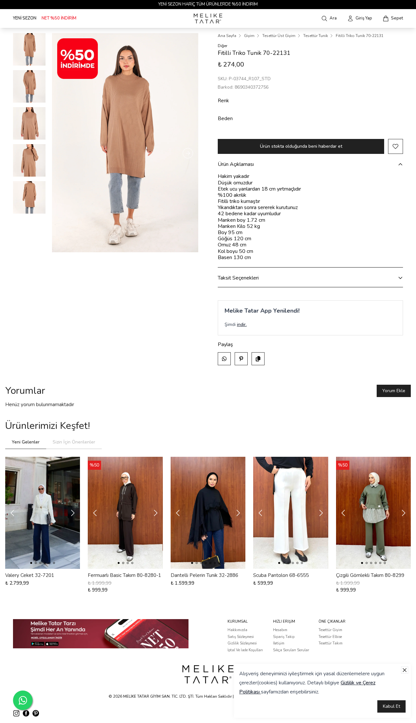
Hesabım (280, 630)
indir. (242, 324)
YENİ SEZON (24, 18)
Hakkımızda (237, 630)
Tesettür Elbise (330, 636)
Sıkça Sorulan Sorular (291, 650)
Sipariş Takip (283, 636)
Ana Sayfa (227, 35)
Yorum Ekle (393, 391)
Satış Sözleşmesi (241, 636)
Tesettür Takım (330, 643)
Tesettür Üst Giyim (278, 35)
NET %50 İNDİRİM (59, 18)
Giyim (249, 35)
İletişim (278, 643)
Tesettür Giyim (330, 630)
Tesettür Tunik (315, 35)
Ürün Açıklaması (236, 164)
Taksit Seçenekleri (238, 277)
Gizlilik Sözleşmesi (242, 643)
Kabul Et (391, 706)
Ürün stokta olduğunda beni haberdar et (301, 146)
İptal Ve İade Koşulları (245, 650)
